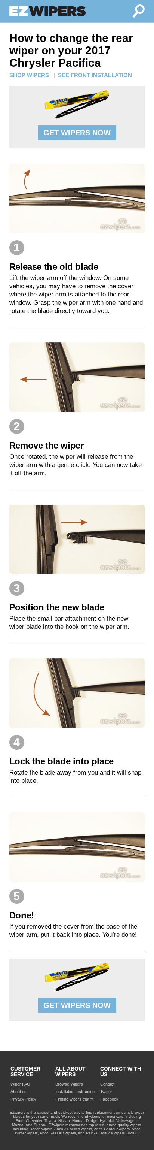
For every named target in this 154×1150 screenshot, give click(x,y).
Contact (107, 1084)
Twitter (106, 1091)
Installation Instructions (76, 1091)
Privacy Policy (23, 1099)
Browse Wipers (69, 1084)
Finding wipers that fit (74, 1099)
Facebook (109, 1099)
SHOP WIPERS (29, 75)
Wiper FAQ (20, 1084)
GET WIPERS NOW (77, 133)
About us (18, 1091)
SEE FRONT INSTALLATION (95, 75)
